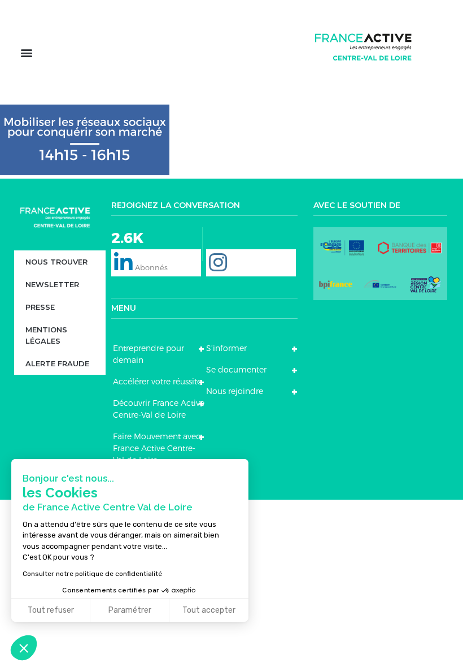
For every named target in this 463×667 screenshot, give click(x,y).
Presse (40, 306)
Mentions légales (46, 335)
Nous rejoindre (234, 391)
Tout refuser (51, 610)
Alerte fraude (57, 363)
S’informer (226, 348)
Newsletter (52, 284)
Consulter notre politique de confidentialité (92, 574)
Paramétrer (129, 610)
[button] (26, 52)
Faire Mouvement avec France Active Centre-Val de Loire (156, 448)
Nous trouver (56, 261)
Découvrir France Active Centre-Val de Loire (158, 409)
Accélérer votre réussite (157, 381)
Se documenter (236, 370)
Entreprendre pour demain (148, 354)
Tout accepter (208, 610)
